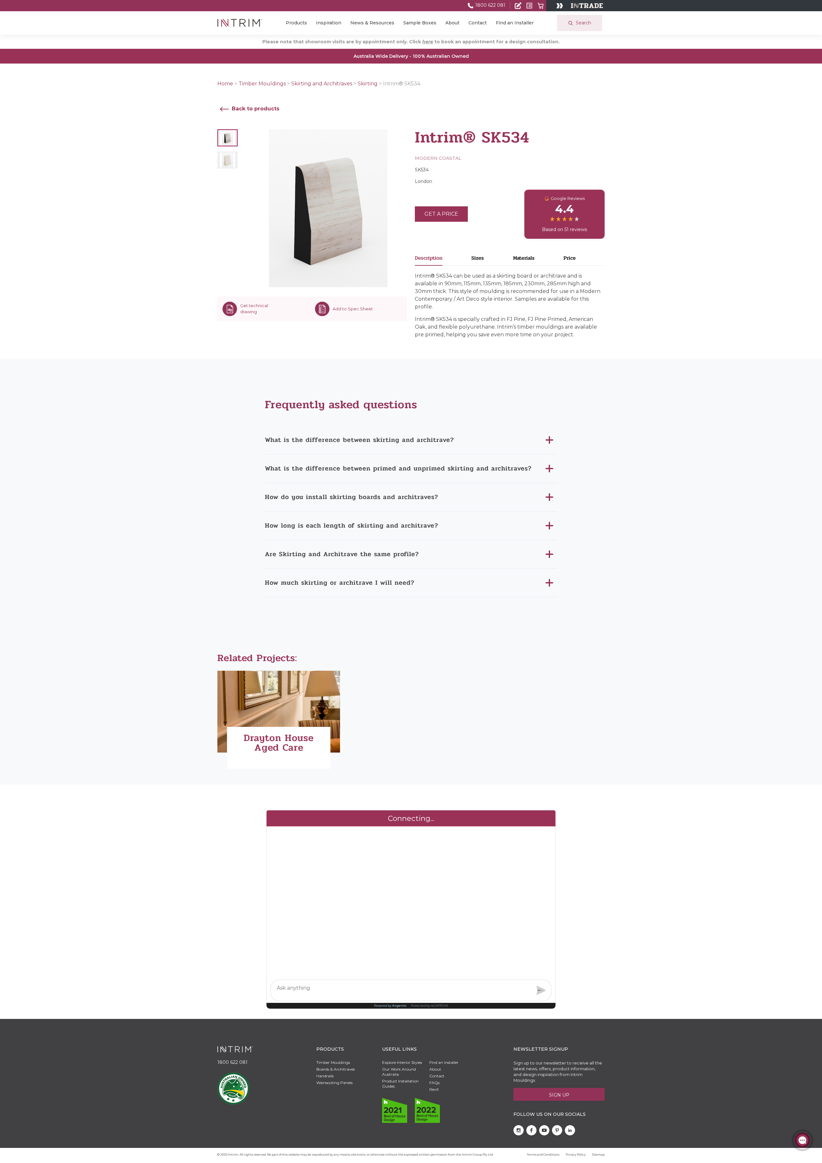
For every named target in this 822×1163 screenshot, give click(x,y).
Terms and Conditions (543, 1154)
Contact (477, 23)
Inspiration (328, 23)
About (452, 23)
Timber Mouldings (262, 84)
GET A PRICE (441, 214)
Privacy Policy (576, 1154)
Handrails (325, 1075)
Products (296, 23)
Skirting (368, 84)
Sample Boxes (419, 23)
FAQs (434, 1082)
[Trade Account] (518, 5)
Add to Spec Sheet (353, 308)
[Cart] (540, 5)
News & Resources (372, 23)
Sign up (559, 1095)
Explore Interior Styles (402, 1062)
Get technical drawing (254, 308)
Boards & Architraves (335, 1069)
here (427, 42)
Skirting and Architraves (321, 84)
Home (225, 84)
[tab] (443, 259)
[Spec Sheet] (529, 5)
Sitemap (598, 1154)
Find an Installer (515, 23)
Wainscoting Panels (334, 1082)
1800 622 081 (489, 5)
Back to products (254, 109)
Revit (434, 1089)
